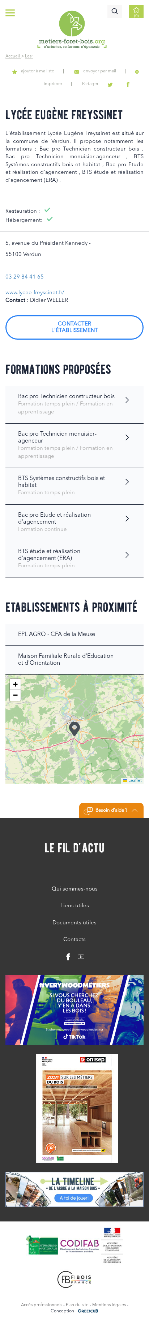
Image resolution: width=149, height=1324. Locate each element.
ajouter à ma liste (37, 71)
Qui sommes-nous (75, 889)
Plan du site (77, 1305)
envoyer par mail (99, 71)
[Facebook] (68, 958)
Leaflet (134, 781)
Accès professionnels (41, 1305)
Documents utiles (74, 923)
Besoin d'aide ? (111, 810)
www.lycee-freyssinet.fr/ (34, 293)
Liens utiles (74, 906)
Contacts (74, 940)
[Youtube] (78, 958)
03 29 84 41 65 (24, 277)
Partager (90, 84)
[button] (74, 729)
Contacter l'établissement (74, 327)
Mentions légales (109, 1305)
